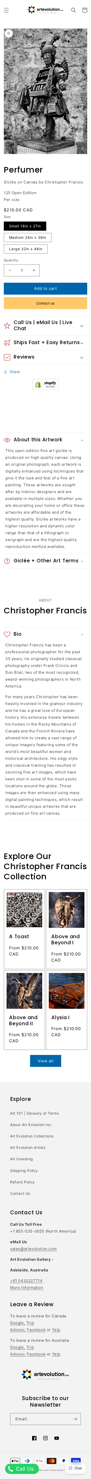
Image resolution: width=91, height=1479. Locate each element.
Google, (17, 1322)
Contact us (45, 303)
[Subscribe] (75, 1419)
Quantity (11, 260)
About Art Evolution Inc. (31, 1124)
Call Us (24, 1469)
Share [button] (15, 371)
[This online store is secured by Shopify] (45, 388)
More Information (26, 1287)
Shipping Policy (24, 1170)
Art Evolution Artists (28, 1147)
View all (46, 1060)
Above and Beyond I (65, 940)
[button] (6, 10)
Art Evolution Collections (32, 1136)
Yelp (56, 1329)
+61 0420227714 (26, 1280)
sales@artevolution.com (33, 1248)
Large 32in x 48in (25, 249)
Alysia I (60, 1018)
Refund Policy (22, 1182)
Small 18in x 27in (25, 226)
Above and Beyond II (23, 1021)
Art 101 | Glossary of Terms (34, 1113)
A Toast (19, 937)
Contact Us (20, 1193)
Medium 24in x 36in (27, 237)
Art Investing (21, 1159)
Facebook (36, 1329)
